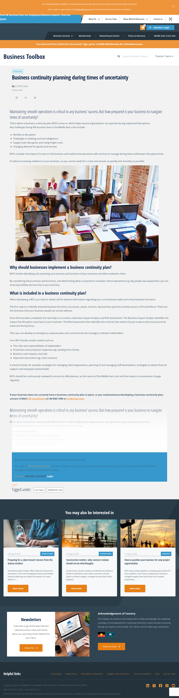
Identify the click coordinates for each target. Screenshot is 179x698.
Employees (17, 71)
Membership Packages (39, 466)
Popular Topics (164, 56)
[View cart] (142, 27)
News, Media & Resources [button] (133, 19)
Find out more (110, 646)
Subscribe (29, 647)
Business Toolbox (24, 56)
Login (50, 476)
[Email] (35, 97)
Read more (18, 588)
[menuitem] (85, 36)
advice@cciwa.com (83, 9)
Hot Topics (39, 490)
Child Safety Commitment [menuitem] (92, 673)
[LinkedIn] (25, 97)
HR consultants (37, 398)
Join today (19, 476)
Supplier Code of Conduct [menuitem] (118, 673)
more (3, 18)
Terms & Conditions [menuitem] (142, 673)
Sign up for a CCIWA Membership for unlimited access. (113, 44)
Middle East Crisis (55, 490)
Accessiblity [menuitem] (56, 673)
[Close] (173, 6)
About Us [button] (92, 19)
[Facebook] (16, 97)
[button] (62, 36)
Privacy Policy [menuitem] (71, 673)
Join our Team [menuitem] (111, 19)
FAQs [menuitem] (157, 673)
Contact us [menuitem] (158, 19)
